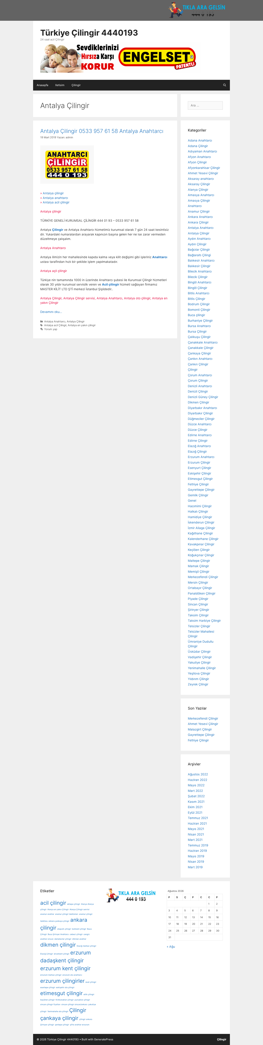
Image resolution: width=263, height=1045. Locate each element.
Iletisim (59, 85)
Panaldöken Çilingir (201, 593)
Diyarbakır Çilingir (200, 413)
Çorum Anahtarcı (200, 375)
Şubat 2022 (196, 796)
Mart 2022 (195, 791)
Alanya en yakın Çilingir (58, 909)
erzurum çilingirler (62, 981)
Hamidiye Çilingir (200, 517)
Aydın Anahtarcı (199, 238)
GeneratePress (103, 1039)
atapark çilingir (64, 929)
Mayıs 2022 (196, 785)
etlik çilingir (89, 994)
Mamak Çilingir (198, 566)
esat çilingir (91, 982)
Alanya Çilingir (198, 189)
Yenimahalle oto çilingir (57, 1011)
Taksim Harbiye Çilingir (204, 620)
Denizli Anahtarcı (200, 386)
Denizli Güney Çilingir (203, 397)
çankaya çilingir (59, 1018)
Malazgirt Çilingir (200, 729)
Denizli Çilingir (198, 391)
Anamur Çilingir (199, 211)
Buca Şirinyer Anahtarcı (58, 934)
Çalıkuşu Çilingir (199, 337)
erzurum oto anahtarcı (72, 975)
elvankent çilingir (61, 954)
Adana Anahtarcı (200, 140)
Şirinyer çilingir (47, 1025)
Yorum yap (50, 329)
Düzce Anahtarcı (199, 424)
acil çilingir (53, 903)
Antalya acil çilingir (56, 202)
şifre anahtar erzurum (79, 1025)
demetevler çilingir (62, 939)
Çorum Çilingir (198, 380)
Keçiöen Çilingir (199, 550)
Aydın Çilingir (197, 244)
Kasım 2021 (196, 801)
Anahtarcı (195, 206)
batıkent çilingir (79, 929)
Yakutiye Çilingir (199, 662)
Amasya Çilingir (199, 200)
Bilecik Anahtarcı (200, 271)
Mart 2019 (195, 867)
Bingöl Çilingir (197, 288)
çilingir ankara (85, 1019)
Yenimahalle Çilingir (202, 668)
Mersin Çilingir (198, 582)
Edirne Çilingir (198, 440)
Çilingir (76, 85)
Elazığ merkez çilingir (86, 946)
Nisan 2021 (196, 834)
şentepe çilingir (62, 1025)
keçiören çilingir (47, 1000)
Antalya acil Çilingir (55, 325)
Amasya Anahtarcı (201, 195)
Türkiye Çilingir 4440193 (89, 33)
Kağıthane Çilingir (200, 533)
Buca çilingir (196, 315)
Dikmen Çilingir (198, 402)
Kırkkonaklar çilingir (65, 1000)
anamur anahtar (47, 914)
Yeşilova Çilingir (199, 673)
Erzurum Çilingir (199, 462)
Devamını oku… (51, 312)
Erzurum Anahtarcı (201, 457)
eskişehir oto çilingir (65, 987)
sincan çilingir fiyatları (50, 1004)
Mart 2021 (195, 840)
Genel (192, 500)
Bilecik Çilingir (198, 277)
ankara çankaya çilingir (58, 921)
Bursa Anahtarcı (199, 326)
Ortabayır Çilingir (200, 588)
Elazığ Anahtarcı (199, 446)
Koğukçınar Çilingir (201, 555)
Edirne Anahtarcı (200, 435)
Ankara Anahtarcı (200, 217)
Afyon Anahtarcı (199, 157)
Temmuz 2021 (198, 818)
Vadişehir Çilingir (200, 657)
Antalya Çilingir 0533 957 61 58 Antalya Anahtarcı (101, 131)
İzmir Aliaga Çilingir (201, 528)
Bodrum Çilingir (199, 304)
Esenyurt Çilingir (199, 468)
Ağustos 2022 (198, 774)
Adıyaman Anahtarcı (202, 151)
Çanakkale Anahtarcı (203, 342)
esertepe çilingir (47, 987)
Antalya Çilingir (75, 321)
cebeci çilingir (76, 934)
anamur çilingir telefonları (66, 914)
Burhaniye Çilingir (200, 320)
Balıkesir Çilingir (199, 266)
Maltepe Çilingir (199, 560)
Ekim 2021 (195, 807)
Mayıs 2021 (196, 829)
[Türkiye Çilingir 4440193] (120, 57)
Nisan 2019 (196, 861)
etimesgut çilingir (61, 993)
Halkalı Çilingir (198, 511)
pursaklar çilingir (82, 1000)
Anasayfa (42, 85)
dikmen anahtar (79, 939)
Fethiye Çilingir (198, 484)
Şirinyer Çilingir (198, 610)
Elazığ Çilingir (197, 451)
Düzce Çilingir (197, 430)
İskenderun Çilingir (201, 522)
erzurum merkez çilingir (51, 975)
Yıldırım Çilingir (198, 679)
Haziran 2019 (197, 850)
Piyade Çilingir (198, 599)
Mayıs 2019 (196, 856)
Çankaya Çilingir (199, 353)
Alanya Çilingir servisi (79, 909)
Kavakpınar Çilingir (201, 544)
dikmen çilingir (58, 945)
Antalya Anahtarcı (54, 321)
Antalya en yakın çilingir (82, 325)
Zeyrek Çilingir (198, 684)
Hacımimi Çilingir (200, 506)
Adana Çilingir (198, 146)
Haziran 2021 (197, 823)
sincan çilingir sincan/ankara (74, 1004)
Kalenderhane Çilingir (203, 539)
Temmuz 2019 (198, 845)
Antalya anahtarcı (55, 198)
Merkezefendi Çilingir (203, 577)
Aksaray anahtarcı (201, 179)
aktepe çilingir (73, 904)
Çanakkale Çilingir (200, 348)
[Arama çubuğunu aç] (224, 85)
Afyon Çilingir (197, 162)
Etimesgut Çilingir (200, 479)
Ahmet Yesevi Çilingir (203, 173)
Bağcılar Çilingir (199, 249)
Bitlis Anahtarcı (198, 293)
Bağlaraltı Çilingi (199, 255)
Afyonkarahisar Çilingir (204, 168)
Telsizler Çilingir (199, 626)
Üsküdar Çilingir (199, 651)
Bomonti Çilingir (199, 309)
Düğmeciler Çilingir (201, 419)
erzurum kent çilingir (65, 968)
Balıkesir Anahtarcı (201, 260)
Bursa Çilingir (197, 331)
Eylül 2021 (195, 812)
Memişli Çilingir (198, 571)
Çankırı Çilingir (198, 364)
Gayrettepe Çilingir (201, 489)
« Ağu (171, 946)
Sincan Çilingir (198, 604)
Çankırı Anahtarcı (200, 358)
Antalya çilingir (53, 193)
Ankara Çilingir (198, 222)
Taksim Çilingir (198, 615)
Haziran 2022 (197, 780)
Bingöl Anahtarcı (199, 282)
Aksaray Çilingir (199, 184)
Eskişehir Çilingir (199, 473)
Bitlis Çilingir (196, 299)
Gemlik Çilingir (198, 495)
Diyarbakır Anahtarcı (202, 408)
